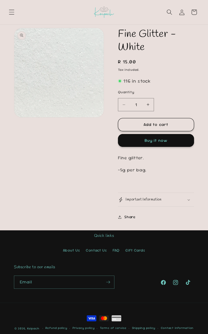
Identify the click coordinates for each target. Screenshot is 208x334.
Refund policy (56, 328)
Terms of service (113, 328)
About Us (71, 250)
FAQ (116, 250)
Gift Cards (135, 250)
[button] (12, 12)
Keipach (33, 328)
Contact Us (96, 250)
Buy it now (156, 140)
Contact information (177, 328)
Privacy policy (84, 328)
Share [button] (129, 216)
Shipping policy (143, 328)
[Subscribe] (108, 282)
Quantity (126, 92)
